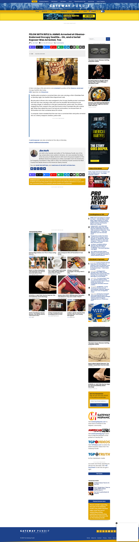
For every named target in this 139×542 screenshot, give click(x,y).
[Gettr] (100, 531)
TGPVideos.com (96, 445)
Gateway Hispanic (44, 1)
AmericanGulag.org (97, 434)
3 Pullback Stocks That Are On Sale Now (101, 483)
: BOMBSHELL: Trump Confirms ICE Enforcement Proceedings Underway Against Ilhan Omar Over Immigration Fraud (100, 289)
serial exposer (34, 140)
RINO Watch (54, 1)
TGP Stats (99, 474)
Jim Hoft (44, 150)
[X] (103, 531)
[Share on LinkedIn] (68, 47)
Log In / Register (101, 1)
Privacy (105, 538)
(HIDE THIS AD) (72, 23)
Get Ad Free (91, 1)
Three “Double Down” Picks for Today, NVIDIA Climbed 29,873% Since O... (102, 489)
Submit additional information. (39, 142)
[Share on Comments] (74, 47)
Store (70, 1)
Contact (99, 538)
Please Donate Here (99, 501)
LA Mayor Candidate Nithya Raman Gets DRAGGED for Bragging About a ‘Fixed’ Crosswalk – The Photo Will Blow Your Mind (100, 247)
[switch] (103, 11)
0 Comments (60, 43)
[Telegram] (112, 531)
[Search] (108, 39)
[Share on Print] (83, 47)
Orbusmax (44, 92)
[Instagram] (115, 531)
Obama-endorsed (77, 88)
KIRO (30, 92)
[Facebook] (106, 531)
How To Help (75, 11)
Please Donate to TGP (79, 1)
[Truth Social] (98, 531)
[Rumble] (109, 531)
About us (93, 538)
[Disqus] (57, 207)
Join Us (54, 11)
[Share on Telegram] (65, 47)
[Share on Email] (80, 47)
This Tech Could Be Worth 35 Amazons (101, 492)
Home (37, 11)
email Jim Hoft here (42, 165)
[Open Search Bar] (98, 11)
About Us (44, 11)
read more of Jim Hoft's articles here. (63, 165)
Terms (109, 538)
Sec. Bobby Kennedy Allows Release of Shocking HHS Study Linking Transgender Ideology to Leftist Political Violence (100, 253)
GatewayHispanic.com (98, 422)
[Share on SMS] (77, 47)
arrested (57, 88)
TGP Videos (63, 1)
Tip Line (34, 1)
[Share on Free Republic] (71, 47)
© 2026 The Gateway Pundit (27, 538)
